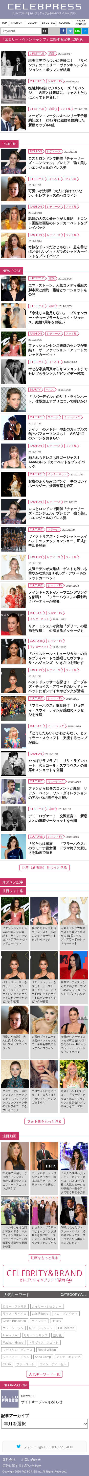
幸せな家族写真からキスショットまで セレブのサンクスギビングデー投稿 (58, 371)
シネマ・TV (55, 81)
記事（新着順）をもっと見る (44, 867)
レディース (54, 151)
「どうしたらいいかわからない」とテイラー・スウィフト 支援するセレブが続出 (57, 737)
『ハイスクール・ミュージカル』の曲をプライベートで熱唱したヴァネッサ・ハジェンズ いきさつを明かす (57, 658)
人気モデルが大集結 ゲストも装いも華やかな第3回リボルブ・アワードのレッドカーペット (57, 573)
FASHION (16, 22)
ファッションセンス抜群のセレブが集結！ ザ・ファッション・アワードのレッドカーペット (57, 349)
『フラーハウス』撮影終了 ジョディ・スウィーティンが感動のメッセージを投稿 (57, 709)
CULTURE (64, 22)
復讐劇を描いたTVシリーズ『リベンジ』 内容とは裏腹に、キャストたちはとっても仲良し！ (57, 92)
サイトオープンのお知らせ (42, 1402)
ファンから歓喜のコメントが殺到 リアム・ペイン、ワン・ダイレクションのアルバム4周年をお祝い (57, 792)
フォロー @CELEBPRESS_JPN (48, 1447)
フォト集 (65, 108)
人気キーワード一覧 (44, 1374)
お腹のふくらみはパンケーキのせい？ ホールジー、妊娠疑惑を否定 (58, 483)
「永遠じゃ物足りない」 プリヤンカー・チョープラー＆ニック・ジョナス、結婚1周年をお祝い (57, 317)
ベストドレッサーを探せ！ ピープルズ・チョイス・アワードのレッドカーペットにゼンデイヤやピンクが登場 (57, 686)
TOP (4, 22)
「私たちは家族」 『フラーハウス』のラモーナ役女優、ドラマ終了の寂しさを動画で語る (57, 848)
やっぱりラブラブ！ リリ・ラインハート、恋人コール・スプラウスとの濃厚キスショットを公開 (57, 765)
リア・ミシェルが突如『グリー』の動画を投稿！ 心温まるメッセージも (57, 628)
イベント (54, 178)
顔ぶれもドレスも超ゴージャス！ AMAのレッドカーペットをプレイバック (56, 461)
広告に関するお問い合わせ (21, 1466)
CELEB (81, 22)
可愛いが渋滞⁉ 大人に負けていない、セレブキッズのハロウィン (55, 193)
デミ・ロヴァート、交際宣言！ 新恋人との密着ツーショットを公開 (57, 818)
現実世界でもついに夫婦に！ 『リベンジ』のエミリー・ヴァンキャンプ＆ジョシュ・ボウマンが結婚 (57, 64)
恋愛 (52, 53)
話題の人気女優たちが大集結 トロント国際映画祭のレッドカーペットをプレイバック (57, 223)
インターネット (57, 474)
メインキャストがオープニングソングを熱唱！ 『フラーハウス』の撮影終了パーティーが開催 (57, 596)
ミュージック (72, 417)
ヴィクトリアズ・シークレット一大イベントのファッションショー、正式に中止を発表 (57, 540)
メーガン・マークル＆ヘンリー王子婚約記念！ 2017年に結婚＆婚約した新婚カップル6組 (57, 120)
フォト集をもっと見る (44, 1121)
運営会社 (8, 1460)
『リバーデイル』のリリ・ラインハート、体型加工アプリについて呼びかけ (57, 399)
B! (85, 31)
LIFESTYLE (49, 22)
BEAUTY (33, 22)
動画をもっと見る (44, 1258)
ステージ (53, 417)
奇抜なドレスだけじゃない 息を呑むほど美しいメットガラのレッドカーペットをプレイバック (57, 251)
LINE (77, 31)
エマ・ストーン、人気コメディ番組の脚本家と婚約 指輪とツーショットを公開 (57, 289)
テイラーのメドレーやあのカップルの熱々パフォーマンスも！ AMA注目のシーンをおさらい (57, 433)
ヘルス (50, 389)
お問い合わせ (31, 1460)
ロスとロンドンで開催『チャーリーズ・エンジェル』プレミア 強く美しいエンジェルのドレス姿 (57, 162)
